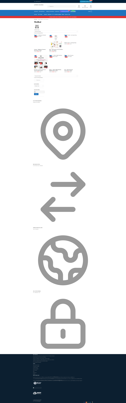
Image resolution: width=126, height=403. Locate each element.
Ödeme (91, 7)
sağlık (72, 378)
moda (50, 378)
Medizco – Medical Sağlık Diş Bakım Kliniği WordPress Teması (55, 70)
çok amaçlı (73, 380)
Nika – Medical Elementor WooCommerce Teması (68, 70)
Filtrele (36, 94)
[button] (90, 11)
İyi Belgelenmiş (78, 380)
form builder (67, 377)
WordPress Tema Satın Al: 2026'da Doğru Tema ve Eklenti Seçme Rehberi (43, 359)
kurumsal (37, 378)
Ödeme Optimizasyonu (68, 380)
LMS (39, 378)
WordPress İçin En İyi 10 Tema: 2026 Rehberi (39, 357)
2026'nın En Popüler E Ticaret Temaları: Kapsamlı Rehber (41, 358)
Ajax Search (36, 377)
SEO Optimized (75, 378)
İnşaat (75, 380)
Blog (33, 371)
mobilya (48, 378)
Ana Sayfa (35, 19)
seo (73, 378)
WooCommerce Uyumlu (50, 380)
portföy (59, 378)
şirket (81, 380)
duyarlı (49, 377)
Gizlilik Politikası (35, 367)
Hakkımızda (34, 372)
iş (71, 377)
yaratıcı (63, 380)
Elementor (56, 377)
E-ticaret (52, 377)
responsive (61, 378)
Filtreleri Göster (36, 29)
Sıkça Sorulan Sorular (85, 7)
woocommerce (41, 380)
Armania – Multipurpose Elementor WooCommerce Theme (40, 50)
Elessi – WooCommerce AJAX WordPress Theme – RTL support (56, 50)
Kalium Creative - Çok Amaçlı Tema (70, 42)
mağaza (41, 378)
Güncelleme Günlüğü (87, 1)
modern (52, 378)
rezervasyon (64, 378)
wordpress (59, 380)
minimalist (46, 378)
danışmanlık (46, 377)
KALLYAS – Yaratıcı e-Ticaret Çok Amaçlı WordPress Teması (40, 70)
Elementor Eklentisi (60, 377)
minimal (44, 378)
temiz (37, 380)
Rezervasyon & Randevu (68, 378)
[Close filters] (34, 99)
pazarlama (56, 378)
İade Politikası (35, 370)
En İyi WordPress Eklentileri (37, 362)
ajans (33, 377)
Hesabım (79, 7)
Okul (54, 378)
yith (65, 380)
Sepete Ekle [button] (41, 53)
